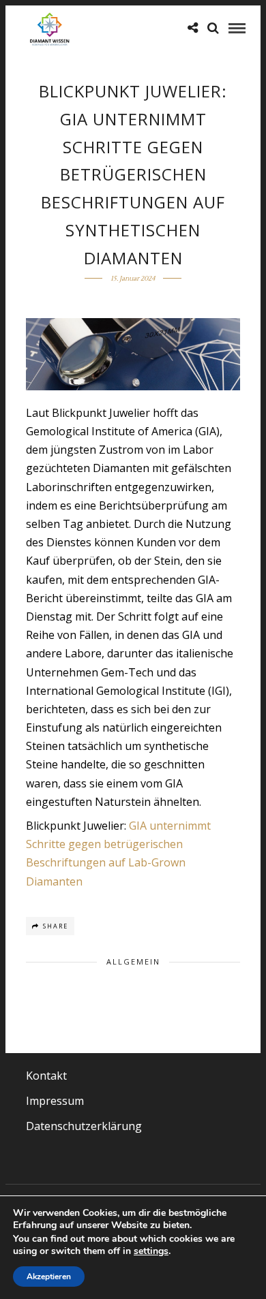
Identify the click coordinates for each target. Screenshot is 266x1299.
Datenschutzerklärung (84, 1125)
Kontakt (46, 1075)
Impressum (55, 1100)
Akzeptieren (49, 1276)
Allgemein (133, 961)
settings (151, 1251)
